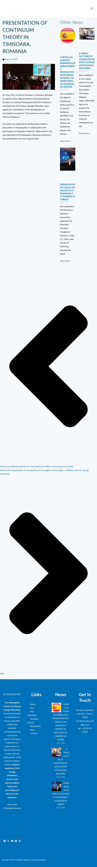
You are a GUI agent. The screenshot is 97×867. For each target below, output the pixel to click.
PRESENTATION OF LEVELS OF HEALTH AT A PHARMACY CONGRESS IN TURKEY (60, 793)
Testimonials (35, 726)
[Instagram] (16, 841)
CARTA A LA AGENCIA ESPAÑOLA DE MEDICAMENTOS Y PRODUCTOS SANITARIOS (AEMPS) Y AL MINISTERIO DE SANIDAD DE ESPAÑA (69, 72)
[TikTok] (20, 841)
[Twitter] (8, 841)
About (32, 704)
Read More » (65, 141)
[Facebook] (4, 841)
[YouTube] (12, 841)
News (32, 730)
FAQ (32, 708)
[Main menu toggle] (91, 8)
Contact (33, 733)
